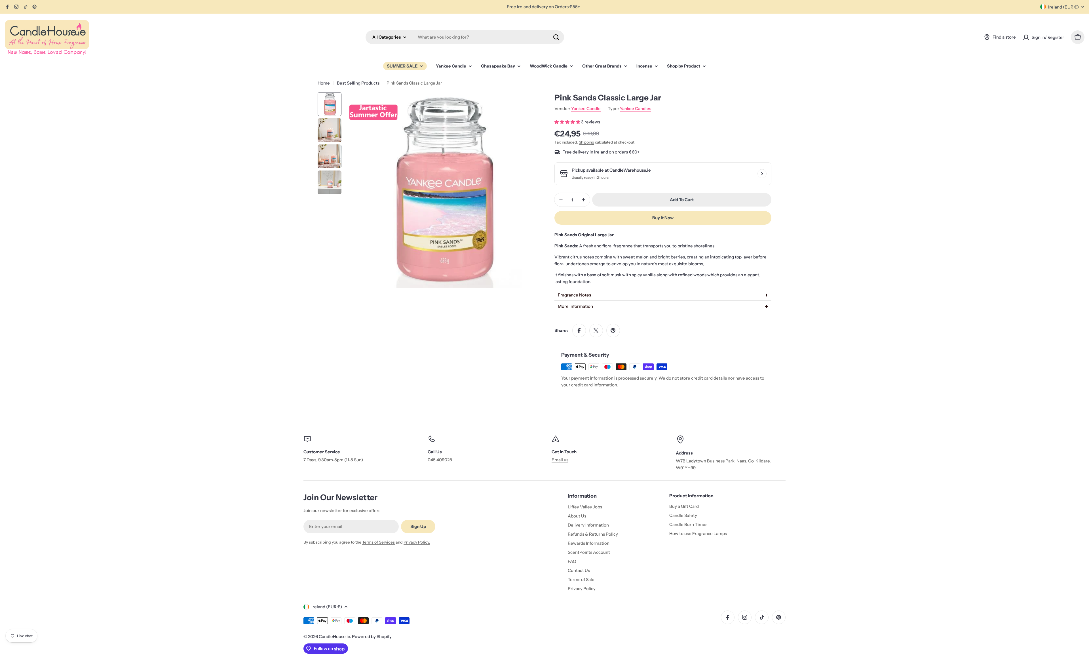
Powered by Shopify (372, 636)
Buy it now (663, 217)
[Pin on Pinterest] (613, 330)
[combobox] (465, 37)
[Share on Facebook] (579, 330)
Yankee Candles (635, 108)
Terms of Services (378, 542)
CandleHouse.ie (334, 636)
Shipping (586, 142)
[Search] (556, 37)
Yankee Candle (586, 108)
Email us (560, 459)
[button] (662, 294)
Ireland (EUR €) (1063, 7)
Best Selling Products (358, 83)
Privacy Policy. (417, 542)
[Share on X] (596, 330)
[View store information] (762, 173)
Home (324, 83)
